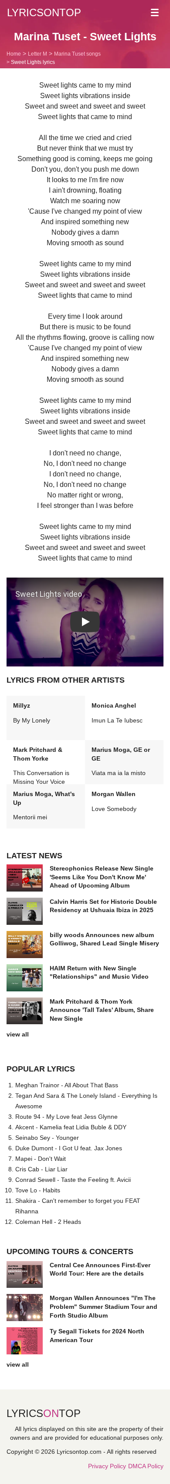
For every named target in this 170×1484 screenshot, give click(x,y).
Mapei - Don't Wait (40, 1158)
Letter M (37, 54)
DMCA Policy (145, 1466)
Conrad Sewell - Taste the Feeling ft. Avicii (73, 1179)
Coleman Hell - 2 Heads (48, 1221)
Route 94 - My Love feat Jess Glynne (66, 1116)
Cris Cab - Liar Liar (41, 1169)
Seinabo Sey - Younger (47, 1137)
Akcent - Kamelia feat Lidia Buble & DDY (70, 1127)
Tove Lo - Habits (37, 1190)
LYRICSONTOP (44, 12)
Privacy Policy (107, 1466)
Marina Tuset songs (77, 54)
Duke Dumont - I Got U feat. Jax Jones (68, 1148)
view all (18, 1034)
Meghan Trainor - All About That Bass (66, 1085)
